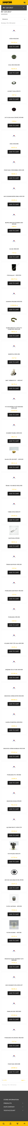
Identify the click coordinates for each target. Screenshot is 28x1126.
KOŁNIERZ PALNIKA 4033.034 (14, 433)
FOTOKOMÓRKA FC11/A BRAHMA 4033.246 (14, 407)
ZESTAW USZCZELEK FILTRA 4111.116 (14, 880)
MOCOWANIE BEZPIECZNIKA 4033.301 (14, 196)
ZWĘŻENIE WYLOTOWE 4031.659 (14, 669)
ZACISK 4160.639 (14, 249)
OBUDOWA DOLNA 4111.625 (14, 801)
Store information (11, 1100)
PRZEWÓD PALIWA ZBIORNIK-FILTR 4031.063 (14, 959)
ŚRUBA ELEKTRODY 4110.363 (14, 564)
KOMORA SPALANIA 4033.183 (14, 301)
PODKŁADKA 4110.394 (14, 617)
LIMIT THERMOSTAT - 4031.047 (14, 380)
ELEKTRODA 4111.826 (14, 538)
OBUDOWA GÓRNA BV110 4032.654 (14, 696)
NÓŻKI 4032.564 (14, 38)
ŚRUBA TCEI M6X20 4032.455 (14, 485)
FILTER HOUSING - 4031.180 (14, 932)
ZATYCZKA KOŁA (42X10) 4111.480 (14, 117)
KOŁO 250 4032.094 (14, 65)
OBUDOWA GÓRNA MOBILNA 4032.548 (14, 748)
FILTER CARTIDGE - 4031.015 (14, 906)
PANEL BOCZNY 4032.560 (14, 1011)
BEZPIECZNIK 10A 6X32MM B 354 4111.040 (14, 223)
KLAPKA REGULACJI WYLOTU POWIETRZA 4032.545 (14, 328)
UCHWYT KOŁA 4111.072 (14, 91)
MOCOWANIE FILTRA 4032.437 (14, 985)
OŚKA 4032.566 (14, 144)
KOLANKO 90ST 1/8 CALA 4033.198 (14, 643)
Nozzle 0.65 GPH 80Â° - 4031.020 (14, 459)
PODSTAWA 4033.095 (14, 1064)
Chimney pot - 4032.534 (14, 275)
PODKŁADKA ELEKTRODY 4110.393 (14, 591)
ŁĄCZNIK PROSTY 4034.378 (14, 827)
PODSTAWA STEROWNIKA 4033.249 (14, 170)
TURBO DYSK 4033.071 (14, 512)
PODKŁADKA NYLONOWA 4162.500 (14, 1038)
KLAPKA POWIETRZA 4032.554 (14, 722)
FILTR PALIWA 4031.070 (14, 854)
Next (23, 1080)
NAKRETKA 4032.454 (14, 354)
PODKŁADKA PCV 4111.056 (14, 775)
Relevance (14, 19)
